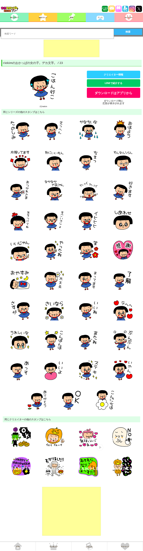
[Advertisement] (71, 48)
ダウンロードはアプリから (113, 93)
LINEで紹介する (113, 83)
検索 (128, 31)
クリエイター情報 (113, 74)
